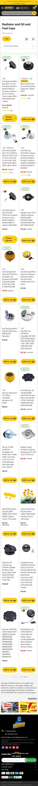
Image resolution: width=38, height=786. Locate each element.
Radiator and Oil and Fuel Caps (19, 19)
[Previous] (5, 2)
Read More (32, 698)
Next (25, 677)
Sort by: (6, 46)
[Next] (33, 2)
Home (4, 19)
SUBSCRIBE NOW (32, 760)
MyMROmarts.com (6, 782)
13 (21, 677)
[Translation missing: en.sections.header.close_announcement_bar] (36, 2)
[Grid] (26, 38)
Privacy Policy (18, 782)
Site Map (13, 782)
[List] (33, 38)
